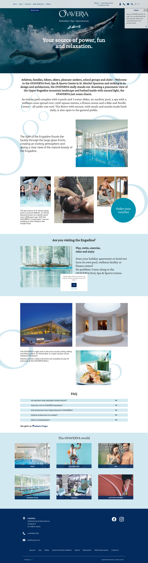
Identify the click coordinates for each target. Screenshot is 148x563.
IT (138, 4)
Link (146, 26)
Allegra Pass (74, 466)
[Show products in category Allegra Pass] (74, 455)
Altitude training (115, 498)
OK (74, 285)
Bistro (48, 4)
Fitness (27, 4)
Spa (20, 4)
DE (135, 4)
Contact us (115, 550)
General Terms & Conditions (62, 550)
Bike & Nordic (38, 4)
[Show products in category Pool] (32, 455)
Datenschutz (87, 550)
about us (32, 550)
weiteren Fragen (41, 426)
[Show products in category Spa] (115, 455)
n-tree (31, 559)
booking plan (32, 498)
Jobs (40, 550)
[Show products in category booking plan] (32, 486)
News (96, 3)
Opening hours (107, 3)
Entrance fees (103, 5)
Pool (15, 4)
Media (47, 550)
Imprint (77, 550)
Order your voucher (123, 210)
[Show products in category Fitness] (74, 486)
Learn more (74, 288)
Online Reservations (101, 550)
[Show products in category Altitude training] (115, 486)
